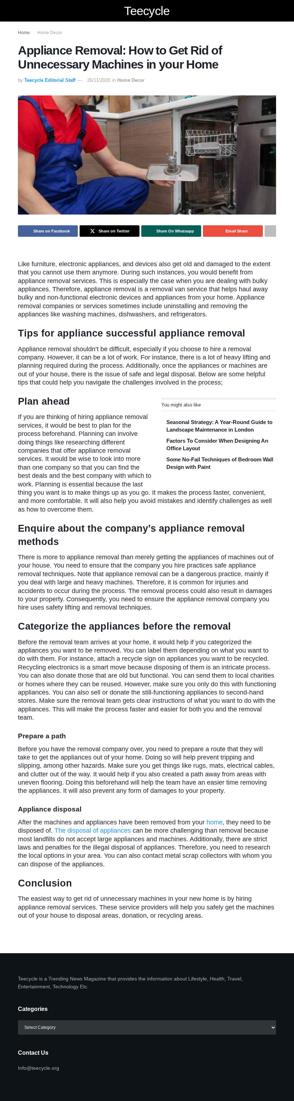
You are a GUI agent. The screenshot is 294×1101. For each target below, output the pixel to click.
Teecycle (147, 11)
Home (24, 32)
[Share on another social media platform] (270, 231)
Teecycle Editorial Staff (49, 80)
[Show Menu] (21, 11)
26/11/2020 (98, 80)
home (215, 822)
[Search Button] (273, 11)
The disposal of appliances (92, 830)
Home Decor (49, 32)
